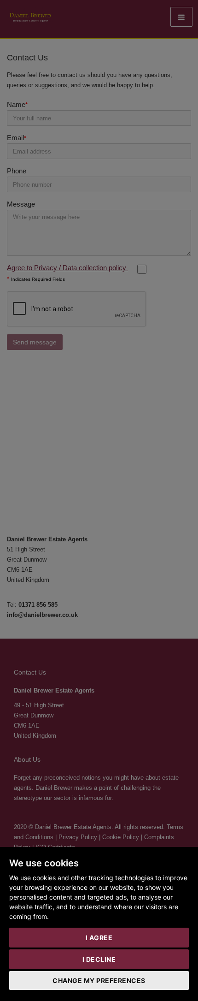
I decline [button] (99, 959)
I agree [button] (99, 938)
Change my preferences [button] (99, 980)
